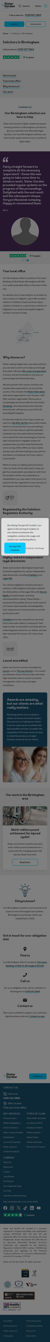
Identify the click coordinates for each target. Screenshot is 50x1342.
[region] (25, 537)
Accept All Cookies (15, 548)
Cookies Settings (35, 548)
